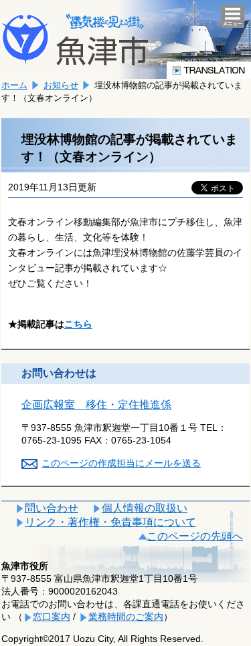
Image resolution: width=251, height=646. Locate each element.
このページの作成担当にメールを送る (121, 463)
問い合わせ (51, 508)
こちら (78, 324)
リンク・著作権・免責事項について (110, 522)
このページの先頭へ (195, 536)
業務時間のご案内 (125, 616)
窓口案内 (51, 616)
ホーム (14, 85)
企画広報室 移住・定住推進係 (96, 404)
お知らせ (61, 85)
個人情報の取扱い (144, 508)
